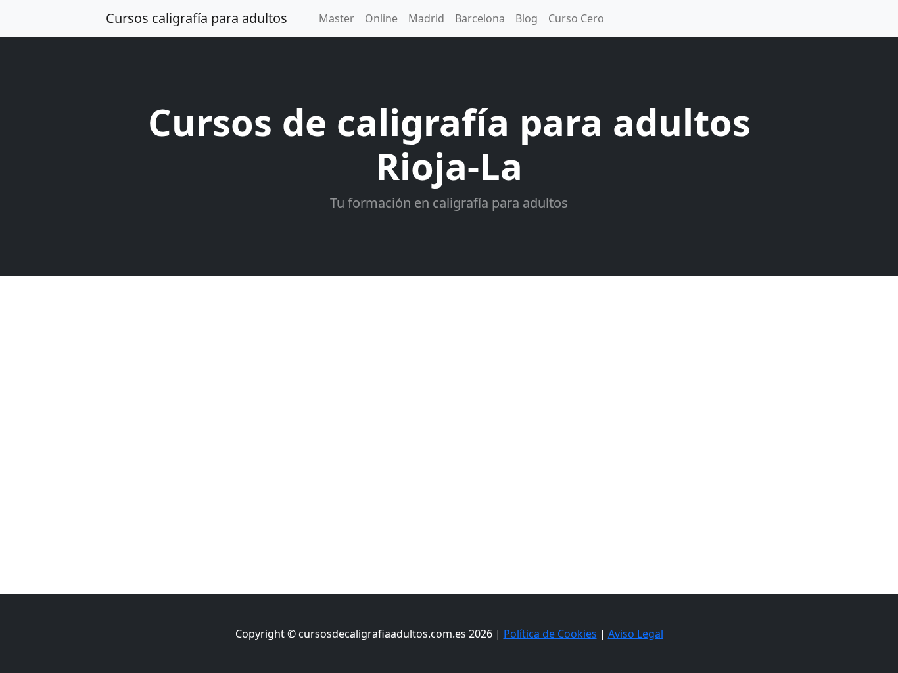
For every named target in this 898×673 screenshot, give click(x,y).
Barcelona (480, 18)
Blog (526, 18)
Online (381, 18)
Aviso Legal (635, 633)
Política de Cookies (550, 633)
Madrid (426, 18)
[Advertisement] (449, 375)
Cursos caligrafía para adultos (196, 18)
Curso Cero (576, 18)
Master (336, 18)
